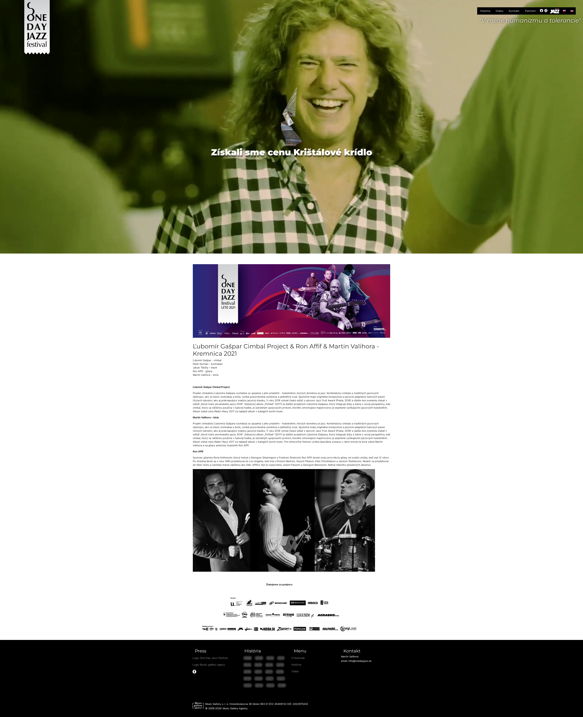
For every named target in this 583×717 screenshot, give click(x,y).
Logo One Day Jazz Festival (210, 658)
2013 (258, 664)
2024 (259, 685)
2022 (281, 678)
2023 (248, 685)
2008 (248, 658)
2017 (258, 671)
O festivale (298, 658)
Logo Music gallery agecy (209, 664)
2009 (259, 658)
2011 (280, 658)
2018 (280, 671)
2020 (259, 678)
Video (499, 10)
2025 (270, 685)
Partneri (530, 10)
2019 (247, 678)
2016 (247, 671)
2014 (269, 664)
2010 (270, 658)
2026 (282, 685)
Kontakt (514, 10)
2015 (280, 664)
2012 (247, 664)
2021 (270, 678)
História (485, 10)
